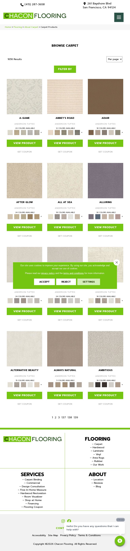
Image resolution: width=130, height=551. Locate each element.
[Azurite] (98, 216)
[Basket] (65, 348)
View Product (24, 143)
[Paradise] (24, 180)
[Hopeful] (37, 216)
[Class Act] (104, 132)
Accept (44, 282)
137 (63, 417)
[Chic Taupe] (70, 132)
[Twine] (79, 384)
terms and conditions (73, 273)
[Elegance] (111, 132)
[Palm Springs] (16, 132)
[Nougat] (23, 132)
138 (70, 417)
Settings (89, 282)
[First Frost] (111, 384)
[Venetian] (30, 216)
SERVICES (32, 474)
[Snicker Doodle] (30, 132)
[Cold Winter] (57, 216)
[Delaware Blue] (77, 132)
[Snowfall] (70, 216)
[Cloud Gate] (24, 96)
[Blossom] (118, 216)
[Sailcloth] (65, 384)
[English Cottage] (118, 132)
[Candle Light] (65, 180)
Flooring (18, 27)
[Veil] (37, 132)
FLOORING (97, 439)
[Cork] (58, 384)
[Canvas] (105, 348)
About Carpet (31, 27)
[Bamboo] (57, 132)
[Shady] (72, 384)
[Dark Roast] (104, 384)
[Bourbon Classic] (105, 96)
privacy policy (48, 273)
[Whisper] (23, 216)
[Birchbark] (111, 216)
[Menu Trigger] (119, 17)
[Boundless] (64, 132)
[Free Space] (37, 300)
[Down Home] (16, 216)
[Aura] (65, 96)
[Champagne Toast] (98, 132)
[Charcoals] (98, 384)
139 (76, 417)
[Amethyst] (105, 180)
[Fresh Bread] (118, 384)
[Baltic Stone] (64, 216)
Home (8, 27)
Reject (66, 282)
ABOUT (97, 474)
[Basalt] (104, 216)
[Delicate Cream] (77, 216)
